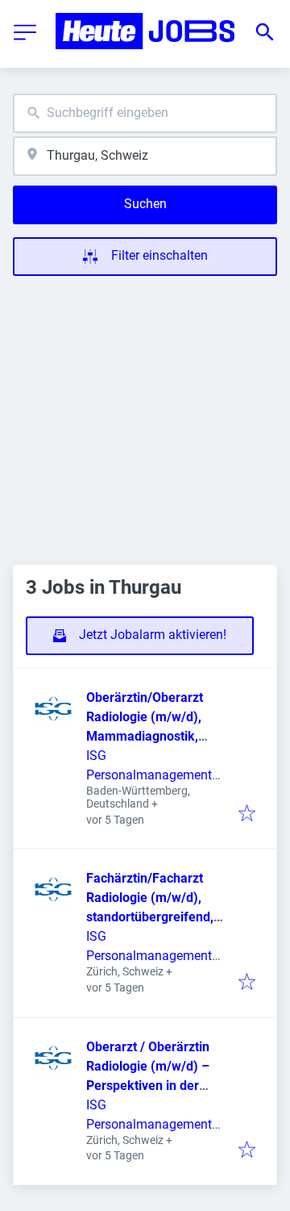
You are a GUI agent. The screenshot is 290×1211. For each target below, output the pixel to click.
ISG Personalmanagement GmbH (149, 775)
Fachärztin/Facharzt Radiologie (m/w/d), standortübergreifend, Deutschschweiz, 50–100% (149, 917)
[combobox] (145, 113)
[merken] (247, 814)
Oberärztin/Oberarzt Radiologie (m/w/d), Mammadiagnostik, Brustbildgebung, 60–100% (148, 736)
